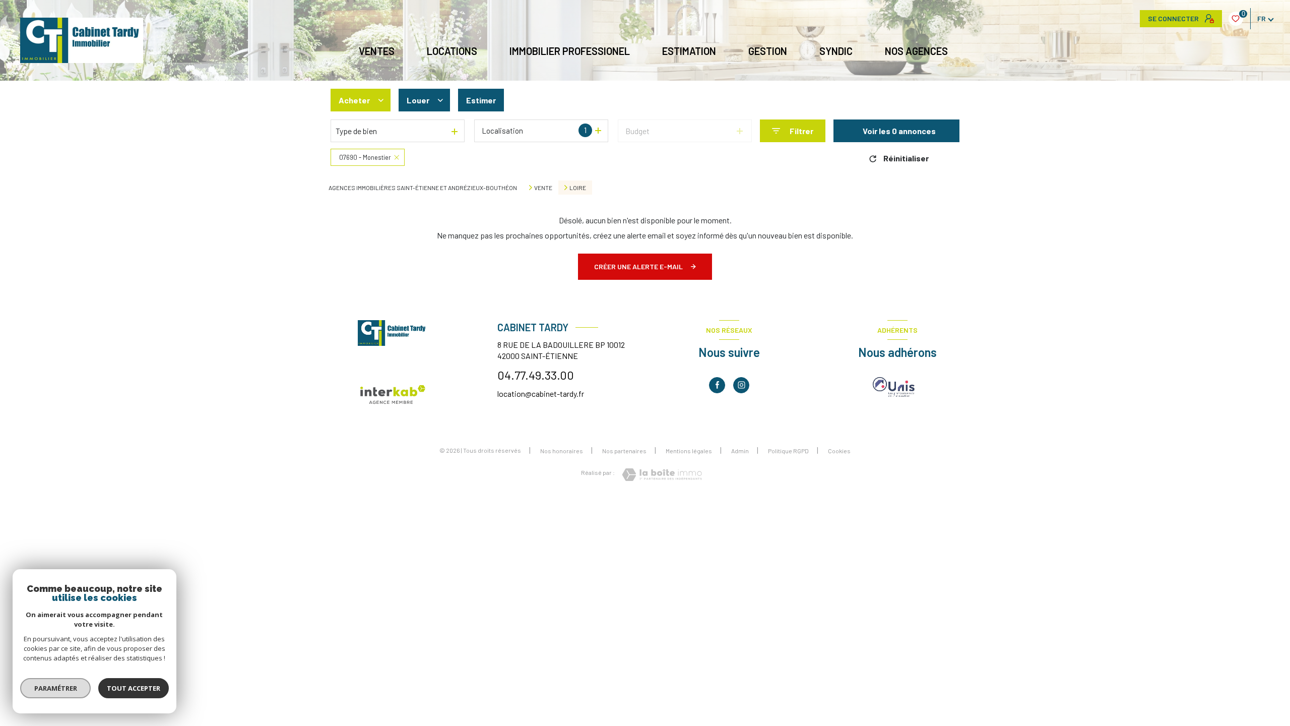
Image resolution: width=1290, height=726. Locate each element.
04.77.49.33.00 (535, 375)
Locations (452, 50)
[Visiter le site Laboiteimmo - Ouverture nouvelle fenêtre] (662, 474)
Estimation (689, 50)
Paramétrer (55, 688)
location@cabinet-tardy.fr (540, 393)
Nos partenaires (624, 450)
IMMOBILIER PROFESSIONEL (569, 50)
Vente (543, 188)
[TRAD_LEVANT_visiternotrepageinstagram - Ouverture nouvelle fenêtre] (741, 385)
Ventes (377, 50)
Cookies (839, 451)
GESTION (767, 50)
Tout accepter (133, 688)
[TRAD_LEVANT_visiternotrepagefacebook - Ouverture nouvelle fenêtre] (717, 385)
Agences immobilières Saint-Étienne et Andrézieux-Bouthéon (423, 187)
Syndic (836, 50)
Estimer (481, 100)
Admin (740, 450)
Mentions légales (689, 450)
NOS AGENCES (916, 50)
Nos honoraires (561, 450)
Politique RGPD (788, 450)
